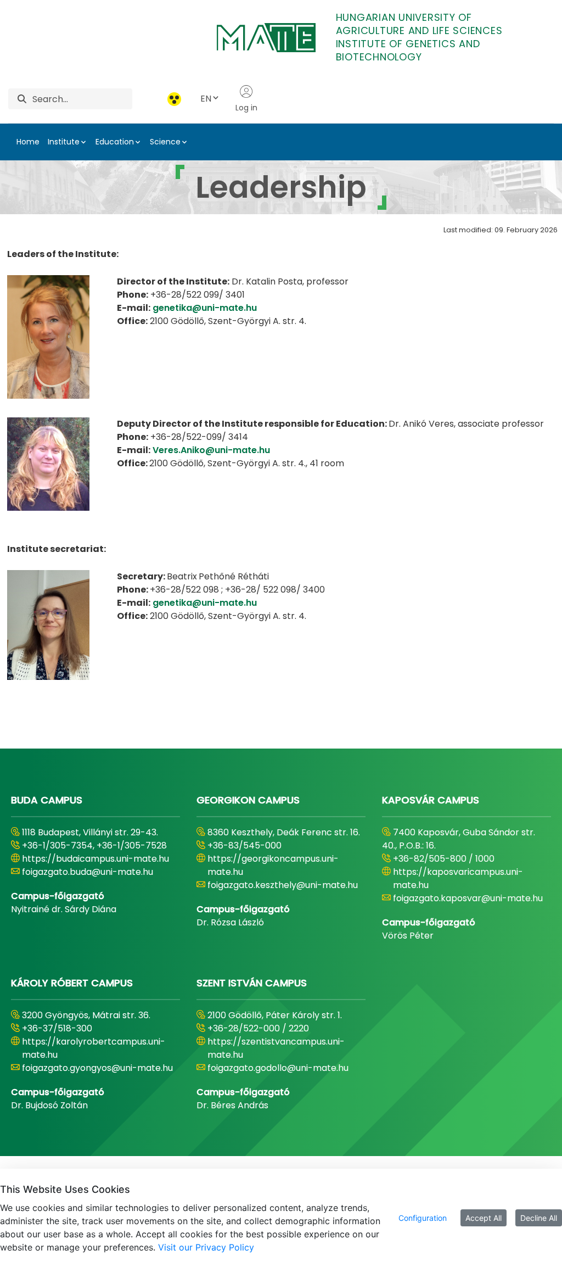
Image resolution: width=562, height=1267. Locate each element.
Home (28, 141)
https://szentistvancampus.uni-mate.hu (276, 1048)
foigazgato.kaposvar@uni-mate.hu (468, 898)
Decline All (538, 1218)
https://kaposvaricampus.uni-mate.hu (458, 878)
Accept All (483, 1218)
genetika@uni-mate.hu (205, 308)
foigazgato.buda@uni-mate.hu (87, 872)
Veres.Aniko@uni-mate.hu (211, 450)
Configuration (422, 1218)
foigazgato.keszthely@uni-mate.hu (282, 885)
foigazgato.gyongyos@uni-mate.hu (97, 1068)
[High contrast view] (174, 99)
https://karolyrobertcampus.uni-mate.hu (93, 1048)
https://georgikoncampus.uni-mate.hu (273, 865)
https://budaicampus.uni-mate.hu (95, 858)
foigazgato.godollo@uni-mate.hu (278, 1068)
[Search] (22, 99)
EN (205, 98)
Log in (246, 107)
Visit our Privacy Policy (206, 1247)
